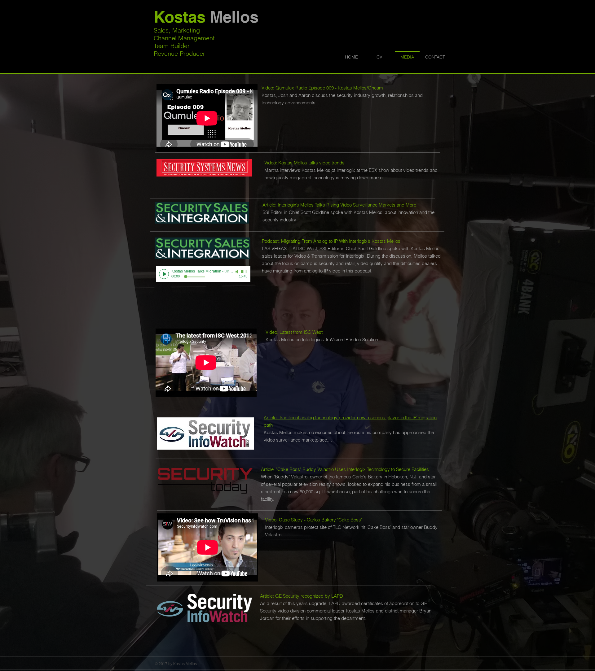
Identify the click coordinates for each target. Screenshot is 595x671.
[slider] (244, 271)
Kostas (206, 16)
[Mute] (237, 271)
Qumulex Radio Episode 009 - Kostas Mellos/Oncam (329, 88)
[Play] (164, 274)
